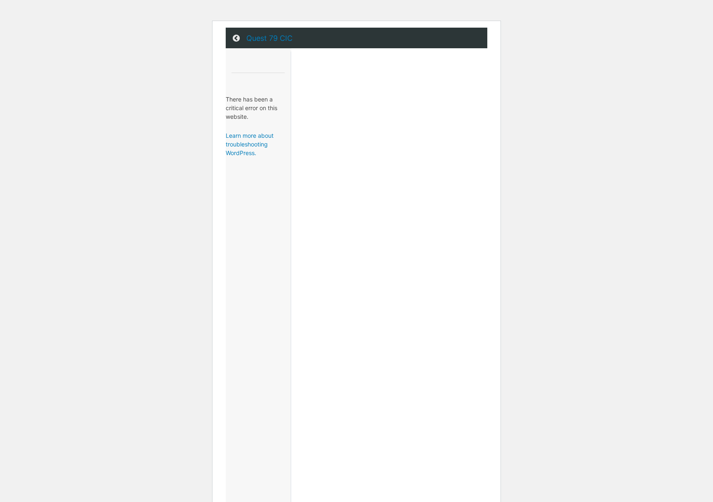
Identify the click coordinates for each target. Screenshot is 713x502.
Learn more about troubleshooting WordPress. (250, 144)
